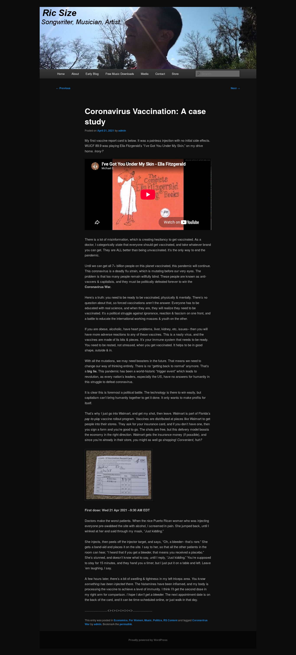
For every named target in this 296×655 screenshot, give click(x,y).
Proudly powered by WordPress (148, 640)
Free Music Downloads (120, 74)
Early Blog (92, 74)
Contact (160, 74)
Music (148, 620)
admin (122, 130)
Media (144, 74)
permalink (126, 624)
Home (61, 74)
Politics (157, 620)
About (75, 74)
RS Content (170, 620)
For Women (136, 620)
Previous (63, 88)
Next (235, 88)
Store (175, 74)
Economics (121, 620)
